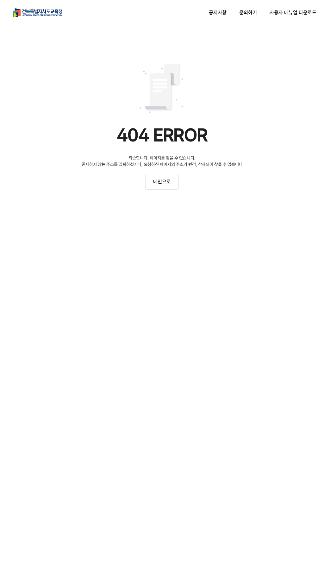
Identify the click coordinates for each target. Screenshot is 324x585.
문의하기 (248, 13)
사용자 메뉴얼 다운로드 (293, 13)
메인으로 (162, 182)
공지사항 (218, 13)
